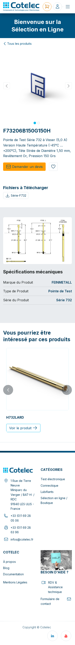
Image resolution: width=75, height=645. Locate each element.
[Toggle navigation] (68, 6)
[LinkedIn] (52, 636)
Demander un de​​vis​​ (27, 167)
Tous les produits (19, 44)
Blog (6, 568)
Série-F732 (18, 195)
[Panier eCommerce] (47, 6)
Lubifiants (47, 492)
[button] (6, 85)
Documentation (13, 574)
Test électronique (53, 479)
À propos (9, 561)
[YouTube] (66, 636)
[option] (37, 390)
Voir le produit (20, 428)
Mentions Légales (15, 582)
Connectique (49, 485)
